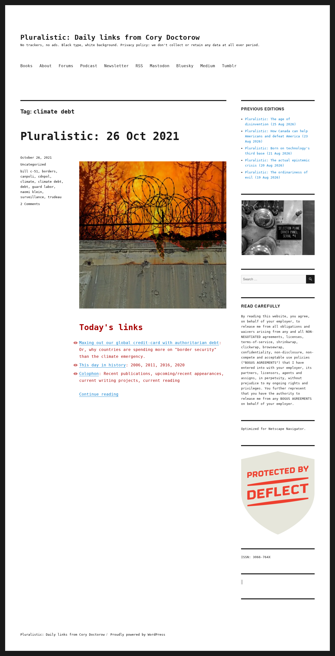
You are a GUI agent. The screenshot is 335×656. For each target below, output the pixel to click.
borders (49, 171)
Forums (66, 66)
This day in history (102, 365)
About (45, 66)
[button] (278, 228)
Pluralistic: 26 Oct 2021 (99, 136)
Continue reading (98, 394)
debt (24, 187)
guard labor (43, 187)
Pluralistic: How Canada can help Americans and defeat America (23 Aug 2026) (276, 136)
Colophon (89, 373)
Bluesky (184, 66)
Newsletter (116, 66)
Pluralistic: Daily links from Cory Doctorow (110, 37)
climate (27, 181)
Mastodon (159, 66)
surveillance (32, 197)
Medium (207, 66)
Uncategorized (33, 164)
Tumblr (229, 66)
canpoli (27, 176)
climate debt (50, 181)
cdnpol (44, 176)
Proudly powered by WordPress (137, 634)
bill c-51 (29, 171)
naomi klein (31, 192)
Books (26, 66)
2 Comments (30, 204)
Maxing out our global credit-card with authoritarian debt (149, 342)
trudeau (55, 197)
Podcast (88, 66)
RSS (139, 66)
